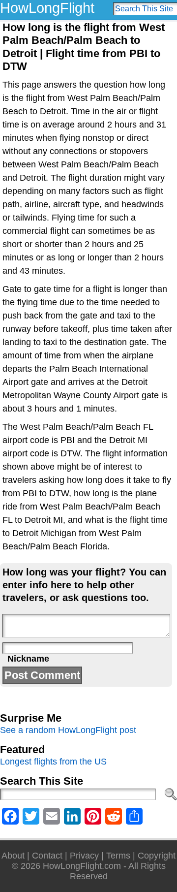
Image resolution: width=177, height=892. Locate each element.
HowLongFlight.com (82, 866)
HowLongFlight (47, 8)
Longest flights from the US (53, 761)
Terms (118, 855)
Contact (47, 855)
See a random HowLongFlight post (68, 730)
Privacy (84, 855)
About (13, 855)
